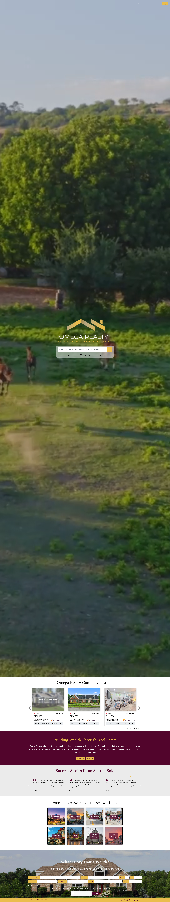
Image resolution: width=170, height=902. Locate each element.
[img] (122, 900)
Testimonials (151, 4)
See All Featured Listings (132, 728)
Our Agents (141, 4)
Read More (133, 776)
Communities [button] (125, 4)
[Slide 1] (39, 794)
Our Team (80, 759)
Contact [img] (158, 4)
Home (108, 4)
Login (165, 4)
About (134, 4)
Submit (95, 893)
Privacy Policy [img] (113, 888)
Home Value (116, 4)
